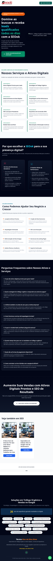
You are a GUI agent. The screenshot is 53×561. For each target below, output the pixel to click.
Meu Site (29, 518)
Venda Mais (19, 518)
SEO (26, 470)
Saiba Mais (9, 455)
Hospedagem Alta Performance (42, 522)
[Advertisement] (26, 486)
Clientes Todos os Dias (13, 529)
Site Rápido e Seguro (36, 532)
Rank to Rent (27, 529)
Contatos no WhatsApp (40, 529)
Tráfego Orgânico (25, 522)
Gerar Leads (8, 518)
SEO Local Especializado (17, 525)
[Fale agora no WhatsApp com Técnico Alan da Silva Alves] (50, 558)
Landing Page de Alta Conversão (36, 525)
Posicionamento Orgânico (20, 532)
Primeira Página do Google (42, 518)
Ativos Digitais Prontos (10, 522)
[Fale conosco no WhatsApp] (26, 552)
